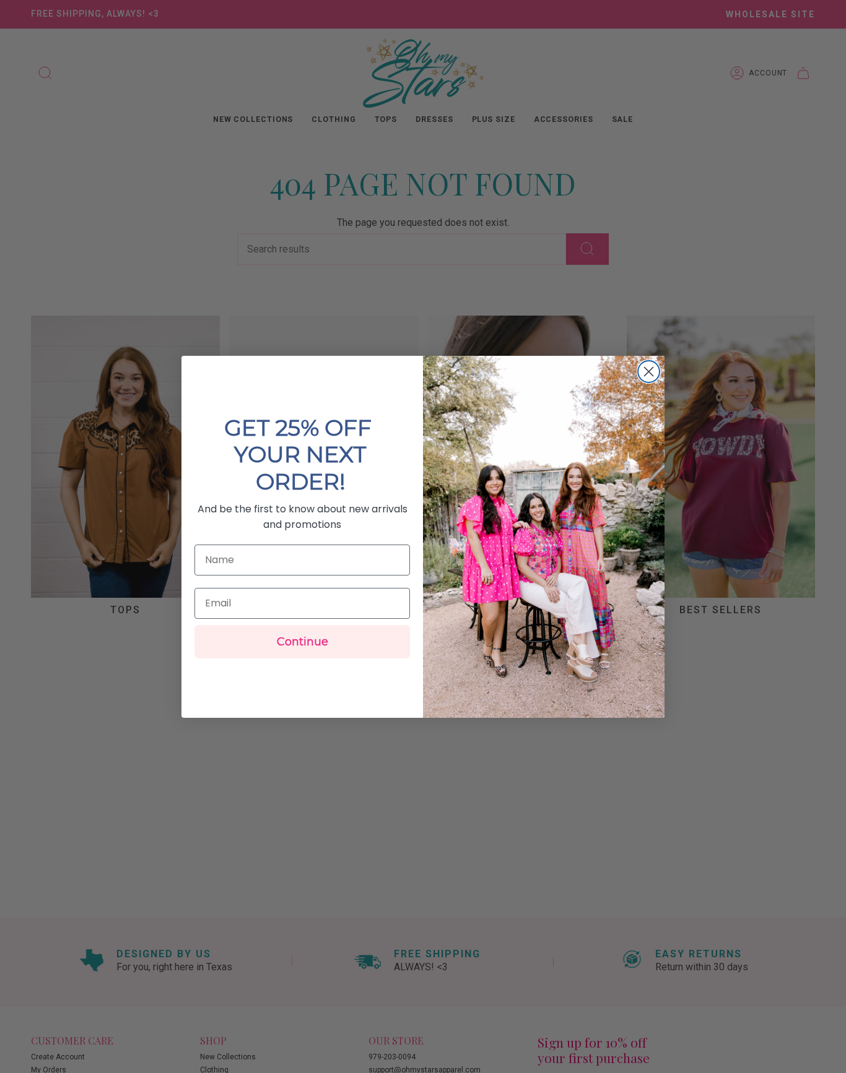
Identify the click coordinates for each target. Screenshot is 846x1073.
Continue (302, 642)
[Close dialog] (649, 371)
